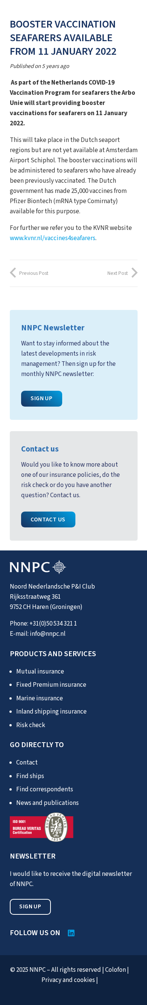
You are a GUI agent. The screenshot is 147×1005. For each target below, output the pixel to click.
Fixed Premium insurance (51, 684)
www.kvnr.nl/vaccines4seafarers (52, 238)
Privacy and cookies (68, 980)
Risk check (30, 725)
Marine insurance (39, 698)
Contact (27, 762)
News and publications (47, 803)
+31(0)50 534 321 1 (53, 623)
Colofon (115, 969)
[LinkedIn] (71, 933)
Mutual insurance (40, 671)
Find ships (30, 776)
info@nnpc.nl (48, 633)
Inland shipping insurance (51, 711)
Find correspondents (44, 789)
